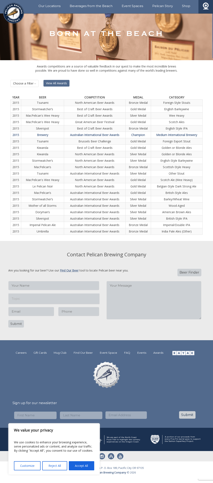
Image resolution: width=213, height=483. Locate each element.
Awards (158, 352)
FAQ (127, 352)
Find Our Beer (69, 270)
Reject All (54, 466)
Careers (21, 352)
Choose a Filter (23, 83)
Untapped (111, 456)
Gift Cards (40, 352)
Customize (27, 466)
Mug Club (60, 352)
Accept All (81, 466)
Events (141, 352)
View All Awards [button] (56, 83)
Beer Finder (189, 272)
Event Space (108, 352)
